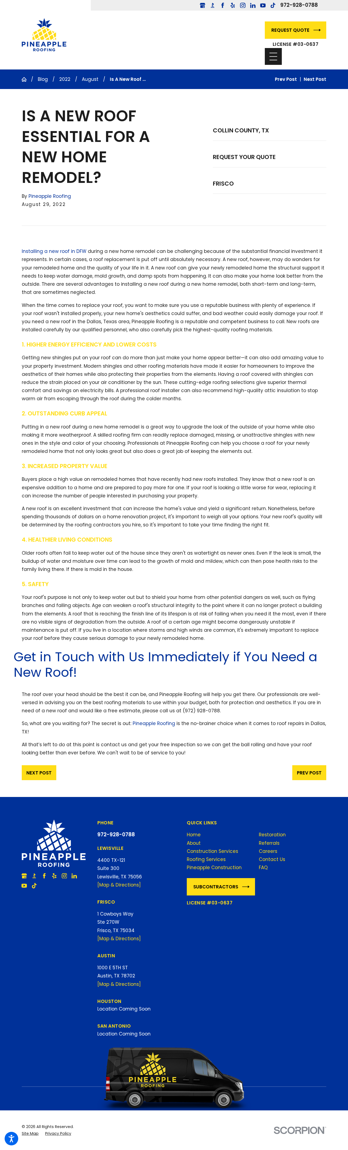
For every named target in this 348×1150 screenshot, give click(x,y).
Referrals (269, 843)
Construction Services (212, 851)
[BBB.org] (212, 5)
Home (194, 834)
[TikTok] (273, 5)
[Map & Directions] (119, 885)
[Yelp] (232, 5)
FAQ (263, 867)
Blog (43, 79)
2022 (64, 79)
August (90, 79)
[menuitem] (220, 835)
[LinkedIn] (253, 5)
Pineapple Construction (214, 867)
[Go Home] (26, 79)
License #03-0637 (295, 44)
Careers (268, 851)
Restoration (272, 834)
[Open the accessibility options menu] (11, 1138)
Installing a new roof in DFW (54, 251)
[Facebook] (222, 5)
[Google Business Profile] (202, 5)
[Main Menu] (273, 56)
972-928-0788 (299, 5)
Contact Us (272, 859)
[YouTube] (263, 5)
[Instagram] (243, 5)
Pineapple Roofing (154, 723)
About (194, 843)
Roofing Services (206, 859)
